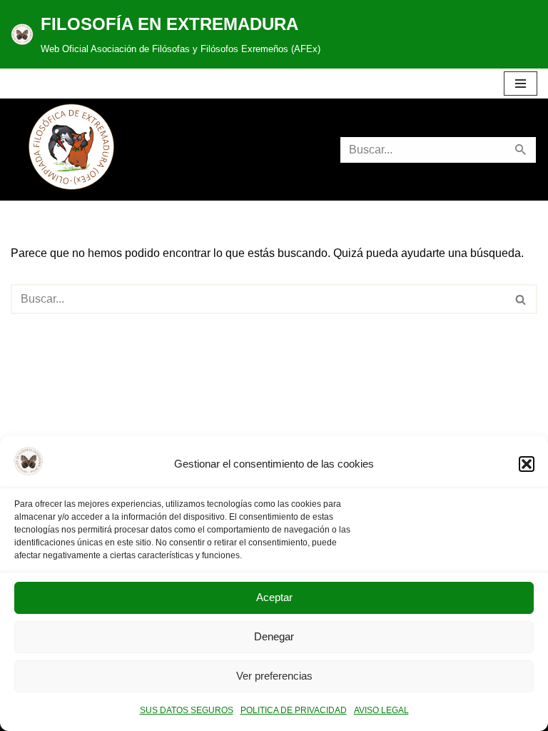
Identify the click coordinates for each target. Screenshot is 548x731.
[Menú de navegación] (520, 83)
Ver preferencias (274, 676)
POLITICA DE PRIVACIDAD (293, 710)
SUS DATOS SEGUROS (186, 710)
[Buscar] (521, 150)
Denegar (274, 636)
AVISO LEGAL (381, 710)
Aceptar (274, 597)
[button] (526, 464)
